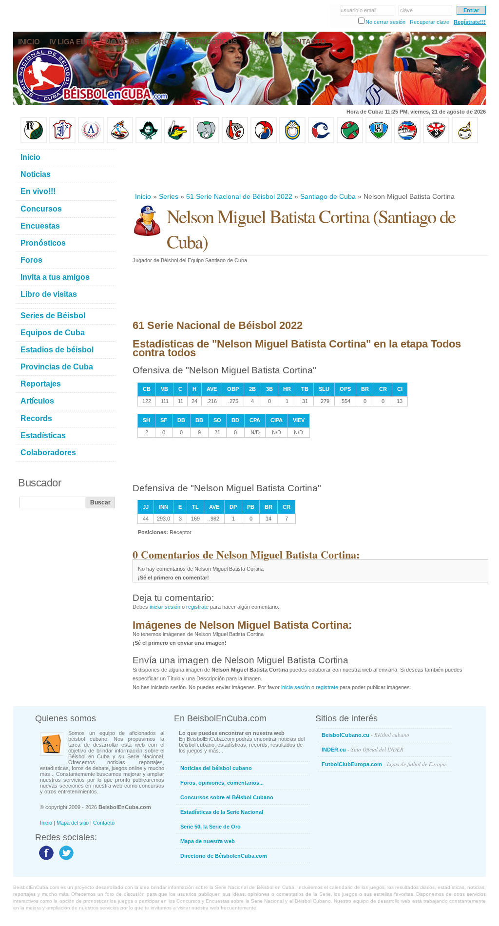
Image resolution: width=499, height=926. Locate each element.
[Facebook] (45, 860)
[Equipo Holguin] (378, 141)
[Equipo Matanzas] (177, 141)
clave (406, 10)
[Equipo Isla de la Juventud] (148, 141)
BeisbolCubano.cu (365, 734)
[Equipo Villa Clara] (235, 141)
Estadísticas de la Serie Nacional (221, 812)
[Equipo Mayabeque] (120, 141)
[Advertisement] (310, 168)
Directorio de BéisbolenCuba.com (223, 856)
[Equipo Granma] (407, 141)
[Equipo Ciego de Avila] (292, 141)
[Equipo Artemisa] (91, 141)
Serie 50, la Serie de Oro (210, 827)
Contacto (104, 823)
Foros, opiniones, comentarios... (222, 783)
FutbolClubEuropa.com (384, 764)
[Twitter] (65, 860)
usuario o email (358, 10)
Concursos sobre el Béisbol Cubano (226, 797)
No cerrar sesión (385, 22)
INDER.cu (362, 749)
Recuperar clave (429, 22)
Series (168, 196)
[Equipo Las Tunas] (350, 141)
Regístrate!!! (470, 22)
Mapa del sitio (73, 823)
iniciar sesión (165, 607)
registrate (197, 607)
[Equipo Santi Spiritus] (263, 141)
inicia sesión (295, 687)
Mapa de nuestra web (207, 841)
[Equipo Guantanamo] (465, 141)
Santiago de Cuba (328, 196)
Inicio (143, 196)
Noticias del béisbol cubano (216, 768)
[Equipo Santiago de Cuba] (436, 141)
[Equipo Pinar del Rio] (33, 141)
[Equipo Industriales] (62, 141)
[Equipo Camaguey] (321, 141)
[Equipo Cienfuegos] (206, 141)
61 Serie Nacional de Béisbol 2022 (239, 196)
